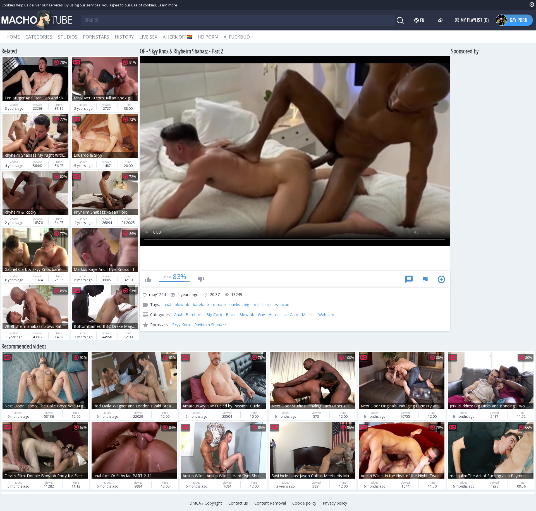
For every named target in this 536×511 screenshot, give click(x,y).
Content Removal (270, 503)
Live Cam (289, 314)
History (124, 37)
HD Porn (208, 37)
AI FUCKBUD (237, 37)
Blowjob (246, 314)
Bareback (194, 314)
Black (231, 314)
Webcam (326, 314)
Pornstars (96, 37)
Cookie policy (304, 503)
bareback (201, 304)
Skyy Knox (181, 324)
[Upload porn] (441, 20)
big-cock (251, 304)
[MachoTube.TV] (36, 20)
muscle (219, 304)
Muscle (308, 314)
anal (167, 304)
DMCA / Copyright (205, 503)
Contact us (238, 503)
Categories (38, 37)
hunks (234, 304)
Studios (67, 37)
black (267, 304)
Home (13, 37)
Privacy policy (335, 503)
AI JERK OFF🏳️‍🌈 (177, 37)
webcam (283, 304)
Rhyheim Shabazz (210, 324)
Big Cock (214, 314)
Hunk (273, 314)
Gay (261, 314)
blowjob (182, 304)
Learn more (167, 5)
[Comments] (409, 279)
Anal (178, 314)
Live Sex (148, 37)
